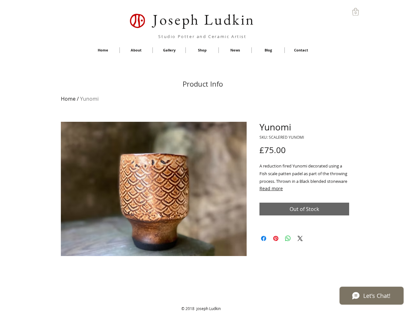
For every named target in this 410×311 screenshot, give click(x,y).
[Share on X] (300, 238)
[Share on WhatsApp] (288, 238)
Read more (271, 188)
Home (68, 98)
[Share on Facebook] (263, 238)
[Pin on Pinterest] (276, 238)
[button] (355, 12)
